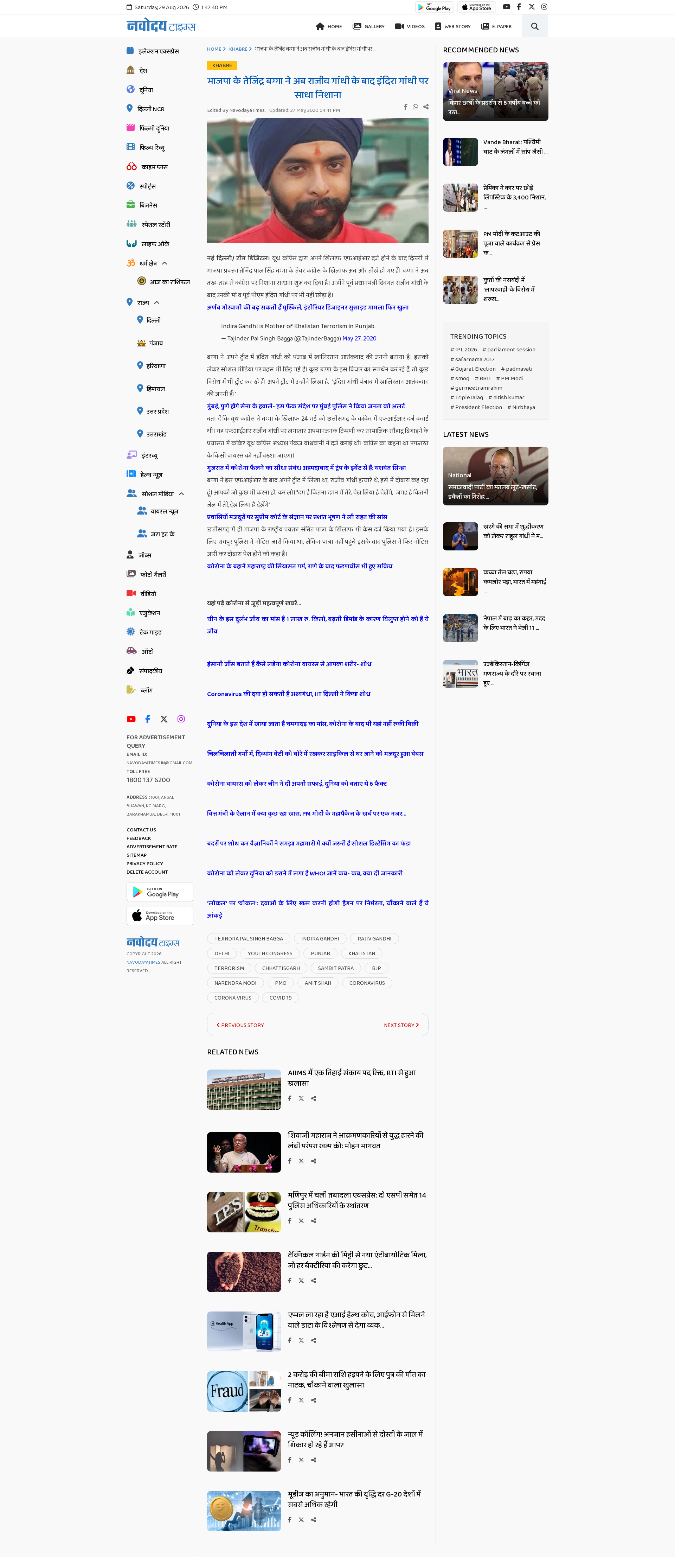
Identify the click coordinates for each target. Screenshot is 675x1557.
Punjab (320, 953)
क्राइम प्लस (155, 167)
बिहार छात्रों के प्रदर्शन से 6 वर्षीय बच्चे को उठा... (494, 107)
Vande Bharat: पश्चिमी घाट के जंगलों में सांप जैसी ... (515, 147)
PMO (281, 983)
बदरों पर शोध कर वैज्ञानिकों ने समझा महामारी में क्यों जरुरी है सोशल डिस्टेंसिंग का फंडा (309, 844)
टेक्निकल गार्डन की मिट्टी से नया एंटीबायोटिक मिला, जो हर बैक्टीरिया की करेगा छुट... (357, 1260)
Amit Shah (318, 983)
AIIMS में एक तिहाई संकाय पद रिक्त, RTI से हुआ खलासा (352, 1078)
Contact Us (141, 830)
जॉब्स (145, 556)
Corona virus (232, 998)
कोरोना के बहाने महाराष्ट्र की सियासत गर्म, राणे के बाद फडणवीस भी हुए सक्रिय (299, 567)
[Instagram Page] (183, 720)
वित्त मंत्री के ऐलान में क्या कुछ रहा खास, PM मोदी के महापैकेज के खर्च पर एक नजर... (306, 814)
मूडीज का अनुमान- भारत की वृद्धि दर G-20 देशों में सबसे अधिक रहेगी (354, 1499)
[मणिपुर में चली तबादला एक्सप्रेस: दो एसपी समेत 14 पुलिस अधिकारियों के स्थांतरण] (244, 1230)
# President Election (476, 407)
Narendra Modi (235, 983)
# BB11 (483, 378)
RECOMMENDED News (481, 50)
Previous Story (242, 1025)
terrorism (229, 968)
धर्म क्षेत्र (148, 264)
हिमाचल (156, 389)
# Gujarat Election (473, 369)
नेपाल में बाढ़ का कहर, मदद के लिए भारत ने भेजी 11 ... (514, 623)
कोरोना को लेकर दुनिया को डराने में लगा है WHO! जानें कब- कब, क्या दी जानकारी (305, 874)
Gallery (374, 27)
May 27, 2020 (359, 339)
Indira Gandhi (320, 938)
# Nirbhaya (521, 407)
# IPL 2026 (463, 350)
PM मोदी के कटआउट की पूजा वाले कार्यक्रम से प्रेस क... (511, 243)
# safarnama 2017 (472, 359)
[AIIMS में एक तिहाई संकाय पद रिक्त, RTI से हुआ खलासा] (244, 1108)
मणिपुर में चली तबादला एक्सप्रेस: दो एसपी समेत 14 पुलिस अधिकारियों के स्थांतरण (357, 1200)
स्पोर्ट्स (148, 187)
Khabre (238, 49)
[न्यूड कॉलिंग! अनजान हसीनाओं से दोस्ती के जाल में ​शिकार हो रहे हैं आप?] (244, 1470)
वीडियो (148, 594)
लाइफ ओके (155, 244)
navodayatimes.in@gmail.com (159, 763)
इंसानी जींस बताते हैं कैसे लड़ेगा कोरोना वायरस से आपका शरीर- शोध (289, 664)
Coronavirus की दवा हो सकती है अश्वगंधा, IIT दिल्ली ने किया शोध (289, 694)
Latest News (466, 434)
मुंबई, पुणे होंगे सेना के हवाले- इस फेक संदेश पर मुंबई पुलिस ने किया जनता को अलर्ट (306, 406)
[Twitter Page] (166, 720)
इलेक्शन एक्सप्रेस (159, 52)
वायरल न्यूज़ (164, 512)
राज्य (143, 303)
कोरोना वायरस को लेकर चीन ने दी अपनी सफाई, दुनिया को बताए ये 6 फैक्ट (297, 784)
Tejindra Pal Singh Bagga (248, 938)
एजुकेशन (150, 613)
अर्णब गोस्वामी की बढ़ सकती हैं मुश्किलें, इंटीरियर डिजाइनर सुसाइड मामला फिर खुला (308, 308)
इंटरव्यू (150, 456)
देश (143, 71)
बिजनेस (148, 206)
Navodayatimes (143, 962)
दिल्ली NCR (151, 109)
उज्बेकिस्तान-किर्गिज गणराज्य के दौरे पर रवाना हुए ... (512, 673)
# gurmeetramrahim (476, 388)
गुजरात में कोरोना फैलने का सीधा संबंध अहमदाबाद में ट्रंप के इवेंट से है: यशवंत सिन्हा (306, 468)
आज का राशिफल (170, 282)
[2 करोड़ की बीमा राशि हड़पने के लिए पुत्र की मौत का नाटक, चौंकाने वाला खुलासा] (244, 1410)
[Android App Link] (434, 10)
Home (334, 27)
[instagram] (544, 7)
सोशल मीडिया (158, 494)
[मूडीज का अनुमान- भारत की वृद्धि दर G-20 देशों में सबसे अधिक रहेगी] (244, 1529)
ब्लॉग (147, 691)
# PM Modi (509, 378)
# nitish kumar (506, 397)
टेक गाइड (151, 633)
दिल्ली (154, 321)
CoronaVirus (367, 983)
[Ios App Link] (476, 10)
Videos (415, 27)
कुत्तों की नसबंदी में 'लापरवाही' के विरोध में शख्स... (508, 289)
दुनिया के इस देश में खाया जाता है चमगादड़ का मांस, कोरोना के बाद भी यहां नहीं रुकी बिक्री (312, 724)
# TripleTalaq (466, 397)
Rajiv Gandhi (375, 938)
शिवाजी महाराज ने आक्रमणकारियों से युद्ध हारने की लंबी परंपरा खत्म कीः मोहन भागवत (356, 1141)
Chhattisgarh (281, 968)
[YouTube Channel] (133, 720)
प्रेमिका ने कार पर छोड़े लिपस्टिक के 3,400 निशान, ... (514, 197)
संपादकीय (150, 671)
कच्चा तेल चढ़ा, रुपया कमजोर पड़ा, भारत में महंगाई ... (515, 582)
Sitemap (137, 855)
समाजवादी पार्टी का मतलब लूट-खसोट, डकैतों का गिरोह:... (492, 492)
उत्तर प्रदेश (158, 412)
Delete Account (147, 872)
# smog (459, 378)
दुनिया (146, 90)
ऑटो (148, 652)
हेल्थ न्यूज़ (151, 475)
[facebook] (519, 7)
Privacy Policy (145, 864)
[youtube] (506, 7)
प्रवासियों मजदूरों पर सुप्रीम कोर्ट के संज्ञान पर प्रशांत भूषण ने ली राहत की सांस (297, 517)
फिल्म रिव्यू (152, 148)
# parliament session (508, 350)
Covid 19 (281, 998)
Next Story (400, 1025)
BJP (376, 968)
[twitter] (531, 7)
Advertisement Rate (152, 847)
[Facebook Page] (149, 720)
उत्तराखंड (157, 435)
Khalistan (361, 953)
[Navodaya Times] (161, 24)
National (459, 476)
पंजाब (156, 344)
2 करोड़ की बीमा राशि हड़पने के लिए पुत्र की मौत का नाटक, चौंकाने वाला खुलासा (357, 1380)
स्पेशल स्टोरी (156, 225)
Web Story (457, 27)
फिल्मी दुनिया (154, 129)
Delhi (222, 953)
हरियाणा (156, 366)
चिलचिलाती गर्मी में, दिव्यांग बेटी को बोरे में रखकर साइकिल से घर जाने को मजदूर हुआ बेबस (315, 754)
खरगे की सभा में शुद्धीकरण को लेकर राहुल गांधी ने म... (513, 531)
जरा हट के (162, 535)
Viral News (462, 91)
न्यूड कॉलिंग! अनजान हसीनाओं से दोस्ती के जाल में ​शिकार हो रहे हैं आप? (356, 1440)
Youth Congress (270, 953)
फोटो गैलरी (153, 575)
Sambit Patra (336, 968)
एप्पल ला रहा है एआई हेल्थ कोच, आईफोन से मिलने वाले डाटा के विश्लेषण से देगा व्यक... (356, 1320)
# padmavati (516, 369)
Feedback (139, 838)
